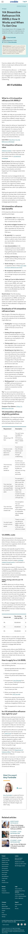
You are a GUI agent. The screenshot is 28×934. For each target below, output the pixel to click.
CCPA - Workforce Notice (20, 896)
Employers (4, 890)
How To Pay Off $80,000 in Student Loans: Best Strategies (18, 846)
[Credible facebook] (22, 924)
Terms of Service (18, 888)
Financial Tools (5, 882)
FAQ (16, 906)
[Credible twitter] (25, 924)
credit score (7, 733)
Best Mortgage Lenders (20, 865)
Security (16, 908)
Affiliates (4, 888)
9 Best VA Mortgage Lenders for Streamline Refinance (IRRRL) (17, 827)
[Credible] (14, 2)
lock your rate (16, 694)
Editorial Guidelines (6, 908)
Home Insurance (5, 864)
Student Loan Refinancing (15, 832)
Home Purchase (5, 870)
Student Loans (5, 862)
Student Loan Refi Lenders (20, 863)
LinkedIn (20, 788)
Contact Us (4, 914)
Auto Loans (4, 874)
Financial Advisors (6, 892)
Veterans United (6, 150)
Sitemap (3, 916)
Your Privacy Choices (19, 894)
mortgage (4, 8)
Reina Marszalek (12, 42)
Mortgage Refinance (14, 822)
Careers (3, 910)
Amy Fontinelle (12, 37)
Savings (3, 880)
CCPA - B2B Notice (19, 898)
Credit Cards (4, 878)
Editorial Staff (5, 906)
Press (3, 912)
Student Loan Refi (5, 860)
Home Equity (4, 872)
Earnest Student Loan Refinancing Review (17, 836)
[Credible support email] (18, 924)
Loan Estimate (17, 680)
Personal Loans (5, 858)
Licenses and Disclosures (18, 930)
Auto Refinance (5, 876)
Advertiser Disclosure (21, 6)
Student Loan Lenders (19, 861)
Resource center (18, 904)
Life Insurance (5, 868)
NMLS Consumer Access (7, 930)
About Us (4, 904)
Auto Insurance (5, 866)
